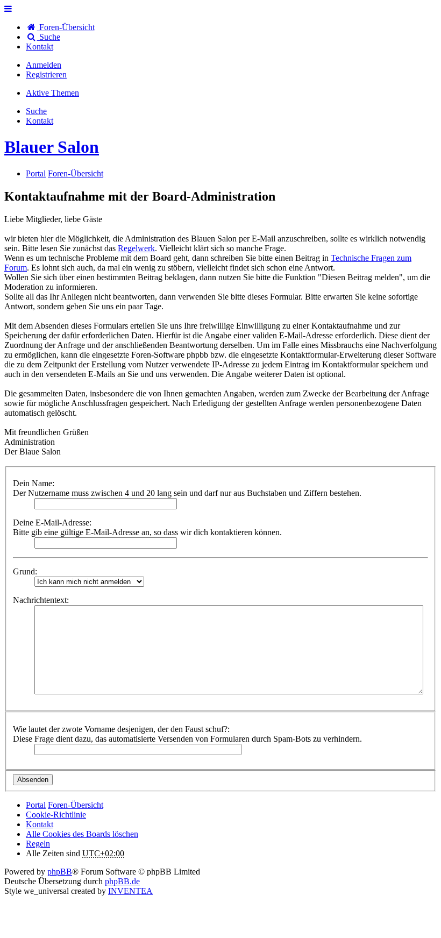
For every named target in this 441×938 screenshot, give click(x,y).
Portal (36, 173)
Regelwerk (136, 248)
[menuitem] (39, 46)
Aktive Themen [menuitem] (52, 92)
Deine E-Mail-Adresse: (52, 522)
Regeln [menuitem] (38, 843)
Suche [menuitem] (48, 36)
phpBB (59, 871)
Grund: (25, 571)
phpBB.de (122, 881)
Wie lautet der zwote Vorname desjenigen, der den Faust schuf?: (121, 729)
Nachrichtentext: (41, 600)
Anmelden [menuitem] (43, 64)
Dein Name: (33, 483)
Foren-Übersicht (75, 804)
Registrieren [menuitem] (46, 74)
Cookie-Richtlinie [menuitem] (56, 814)
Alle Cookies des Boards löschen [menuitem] (82, 833)
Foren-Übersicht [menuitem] (66, 27)
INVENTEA (130, 891)
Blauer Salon (51, 147)
